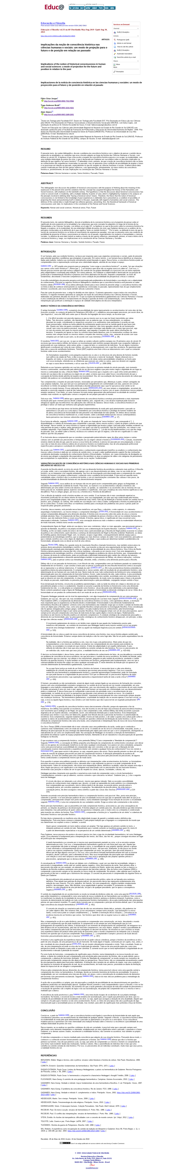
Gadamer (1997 (46, 266)
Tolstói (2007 (54, 340)
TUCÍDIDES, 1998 (108, 336)
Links (44, 1062)
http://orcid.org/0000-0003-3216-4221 (59, 108)
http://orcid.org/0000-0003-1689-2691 (59, 115)
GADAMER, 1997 (114, 650)
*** (52, 111)
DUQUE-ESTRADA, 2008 (127, 598)
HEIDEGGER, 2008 (109, 592)
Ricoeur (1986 (53, 544)
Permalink (120, 72)
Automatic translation (124, 54)
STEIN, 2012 (103, 511)
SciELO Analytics (123, 32)
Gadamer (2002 (50, 706)
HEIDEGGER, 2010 (95, 387)
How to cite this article (125, 47)
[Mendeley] (114, 64)
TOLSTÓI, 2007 (94, 363)
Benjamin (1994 (84, 371)
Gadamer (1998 (58, 398)
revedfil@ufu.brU (92, 1168)
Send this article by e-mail (126, 57)
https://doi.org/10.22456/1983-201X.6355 (83, 1131)
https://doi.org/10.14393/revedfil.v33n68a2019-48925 (58, 36)
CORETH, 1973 (96, 567)
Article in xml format (124, 43)
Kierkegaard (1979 (47, 751)
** (59, 105)
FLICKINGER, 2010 (117, 439)
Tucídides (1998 (62, 309)
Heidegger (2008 (53, 801)
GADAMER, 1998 (108, 416)
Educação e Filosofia (53, 23)
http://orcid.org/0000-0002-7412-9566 (59, 101)
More (118, 64)
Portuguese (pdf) (123, 40)
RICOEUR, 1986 (59, 284)
